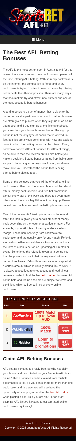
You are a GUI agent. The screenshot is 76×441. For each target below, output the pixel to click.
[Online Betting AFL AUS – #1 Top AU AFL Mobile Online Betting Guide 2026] (36, 28)
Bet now (65, 316)
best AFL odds (59, 392)
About (29, 423)
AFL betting (49, 275)
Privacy (45, 423)
